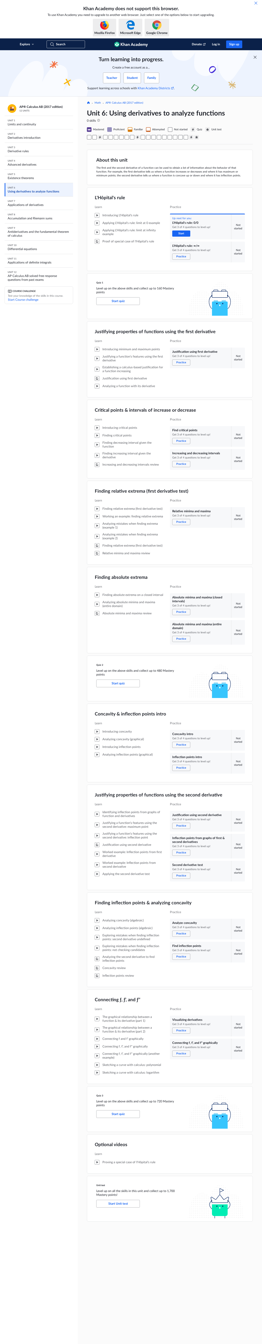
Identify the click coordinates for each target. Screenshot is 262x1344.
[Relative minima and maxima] (121, 137)
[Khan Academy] (131, 44)
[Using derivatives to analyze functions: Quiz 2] (137, 137)
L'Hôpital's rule (110, 198)
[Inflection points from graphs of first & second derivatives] (159, 137)
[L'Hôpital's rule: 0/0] (89, 137)
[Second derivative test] (164, 137)
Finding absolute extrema (121, 577)
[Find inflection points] (175, 137)
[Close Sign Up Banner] (255, 57)
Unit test (100, 1185)
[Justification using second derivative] (153, 137)
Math (98, 103)
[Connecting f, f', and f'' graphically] (186, 137)
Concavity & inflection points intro (130, 714)
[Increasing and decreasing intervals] (116, 137)
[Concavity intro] (143, 137)
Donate (197, 44)
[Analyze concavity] (169, 137)
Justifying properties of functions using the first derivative (155, 332)
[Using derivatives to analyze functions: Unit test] (196, 137)
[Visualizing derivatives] (180, 137)
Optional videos (111, 1144)
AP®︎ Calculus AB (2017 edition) (124, 103)
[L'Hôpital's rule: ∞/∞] (94, 137)
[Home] (88, 103)
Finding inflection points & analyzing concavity (143, 903)
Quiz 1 (99, 283)
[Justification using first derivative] (105, 137)
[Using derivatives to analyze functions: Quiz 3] (191, 137)
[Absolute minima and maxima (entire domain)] (132, 137)
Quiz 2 (99, 665)
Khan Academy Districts (154, 88)
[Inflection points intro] (148, 137)
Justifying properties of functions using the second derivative (158, 795)
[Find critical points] (110, 137)
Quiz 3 (99, 1096)
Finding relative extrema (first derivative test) (141, 491)
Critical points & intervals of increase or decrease (145, 410)
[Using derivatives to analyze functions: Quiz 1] (100, 137)
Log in (216, 44)
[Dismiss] (256, 3)
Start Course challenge (23, 299)
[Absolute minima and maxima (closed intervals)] (126, 137)
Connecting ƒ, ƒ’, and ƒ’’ (117, 1000)
